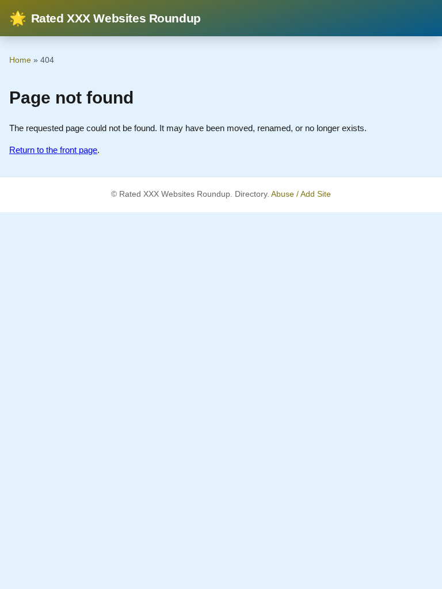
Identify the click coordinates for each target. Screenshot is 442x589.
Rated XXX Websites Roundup (105, 18)
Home (20, 59)
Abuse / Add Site (301, 194)
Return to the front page (53, 150)
